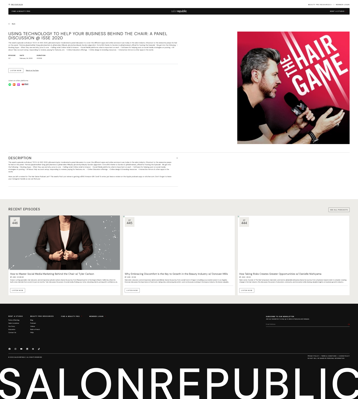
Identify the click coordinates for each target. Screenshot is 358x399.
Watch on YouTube (32, 70)
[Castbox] (14, 84)
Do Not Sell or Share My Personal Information (326, 358)
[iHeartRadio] (25, 85)
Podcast (33, 323)
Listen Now (16, 71)
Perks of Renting (13, 320)
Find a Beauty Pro (70, 316)
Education (11, 329)
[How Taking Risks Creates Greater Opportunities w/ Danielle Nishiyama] (294, 255)
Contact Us (12, 332)
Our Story (11, 326)
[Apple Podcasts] (18, 84)
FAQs (32, 332)
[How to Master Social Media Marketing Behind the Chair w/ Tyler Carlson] (64, 255)
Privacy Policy (313, 356)
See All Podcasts (339, 210)
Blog (31, 320)
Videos (32, 326)
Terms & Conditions (329, 356)
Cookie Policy (344, 356)
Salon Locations (13, 323)
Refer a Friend (35, 329)
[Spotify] (9, 84)
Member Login (343, 4)
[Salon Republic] (179, 11)
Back (13, 24)
